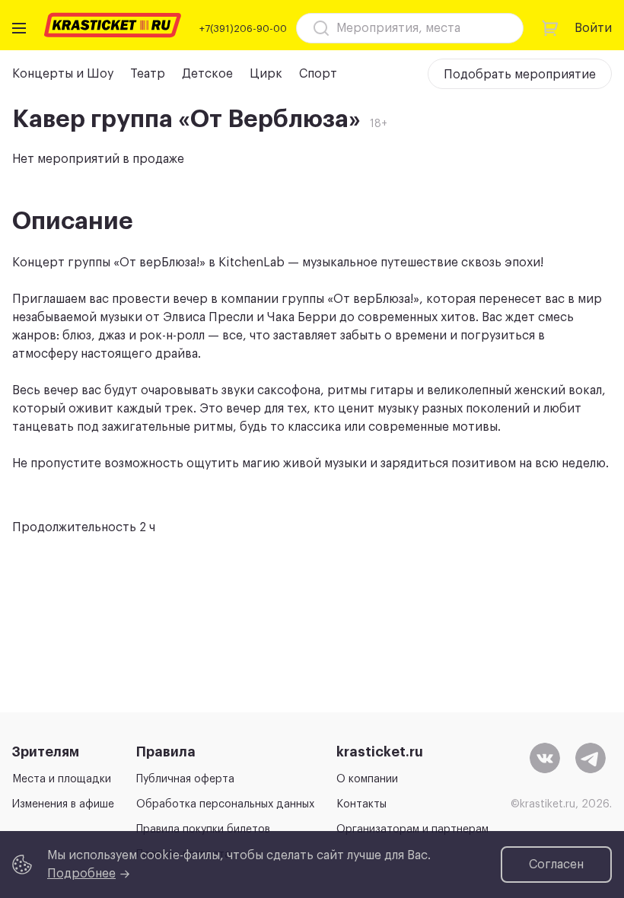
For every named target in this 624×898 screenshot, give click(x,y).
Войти (593, 28)
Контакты (361, 804)
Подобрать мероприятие (520, 74)
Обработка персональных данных (225, 804)
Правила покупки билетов (203, 829)
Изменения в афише (63, 804)
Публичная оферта (185, 779)
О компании (367, 779)
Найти (486, 28)
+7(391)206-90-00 (243, 28)
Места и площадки (61, 779)
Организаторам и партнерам (412, 829)
